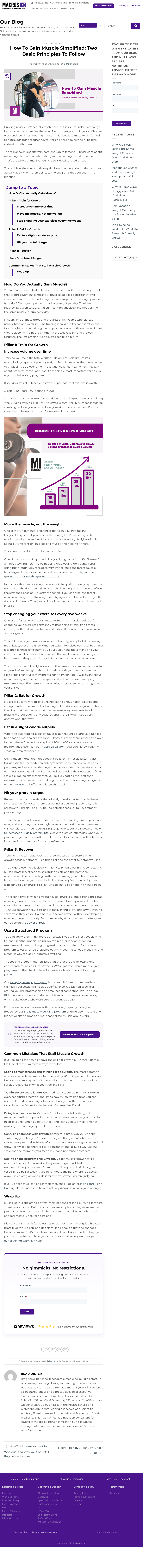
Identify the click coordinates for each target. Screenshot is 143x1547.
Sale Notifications (47, 1514)
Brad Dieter (71, 64)
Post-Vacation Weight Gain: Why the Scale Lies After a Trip (124, 212)
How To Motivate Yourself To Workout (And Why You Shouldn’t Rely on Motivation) (26, 1451)
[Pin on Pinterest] (60, 1349)
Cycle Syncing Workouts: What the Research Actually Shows (125, 231)
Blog (4, 1507)
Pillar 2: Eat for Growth (24, 229)
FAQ (40, 1507)
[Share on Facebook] (41, 1349)
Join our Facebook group (25, 1479)
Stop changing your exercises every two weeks (49, 220)
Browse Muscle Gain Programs (79, 1034)
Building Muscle (53, 43)
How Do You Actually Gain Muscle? (33, 193)
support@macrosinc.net (107, 1532)
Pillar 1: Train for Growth (25, 200)
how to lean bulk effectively (26, 784)
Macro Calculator (11, 1511)
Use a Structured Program (26, 258)
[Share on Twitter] (48, 1349)
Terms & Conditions (84, 1497)
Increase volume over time (35, 206)
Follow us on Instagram (71, 1479)
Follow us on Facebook (118, 1479)
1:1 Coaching (41, 3)
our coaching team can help (23, 1240)
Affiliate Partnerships (49, 1522)
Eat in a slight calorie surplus (37, 235)
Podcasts (7, 1514)
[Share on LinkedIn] (66, 1349)
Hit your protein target (32, 242)
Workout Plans (10, 1497)
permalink (82, 1361)
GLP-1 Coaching (58, 3)
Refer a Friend (45, 1518)
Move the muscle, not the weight (39, 213)
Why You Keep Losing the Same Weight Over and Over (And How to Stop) (123, 153)
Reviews (114, 1493)
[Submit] (135, 26)
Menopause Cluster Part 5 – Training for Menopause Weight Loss (125, 174)
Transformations (79, 3)
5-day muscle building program (45, 1011)
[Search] (32, 3)
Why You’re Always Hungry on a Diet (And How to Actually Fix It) (124, 193)
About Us (37, 9)
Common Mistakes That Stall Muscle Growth (39, 265)
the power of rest (33, 922)
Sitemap (78, 1504)
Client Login (67, 9)
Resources (50, 9)
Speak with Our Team (50, 1500)
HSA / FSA (43, 1511)
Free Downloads (11, 1504)
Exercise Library (10, 1500)
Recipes (6, 1493)
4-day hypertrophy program (28, 982)
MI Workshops (10, 1518)
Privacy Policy (81, 1493)
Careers (78, 1500)
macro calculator (52, 746)
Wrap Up (23, 271)
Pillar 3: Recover (20, 250)
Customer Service (48, 1504)
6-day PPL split (85, 1011)
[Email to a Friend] (54, 1349)
